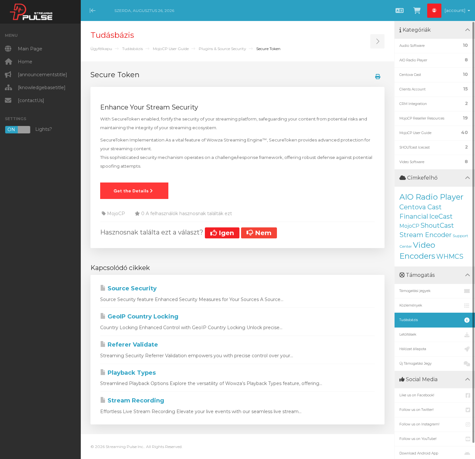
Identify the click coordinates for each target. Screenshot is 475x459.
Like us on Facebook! (416, 395)
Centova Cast (420, 207)
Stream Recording (135, 400)
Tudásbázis (132, 48)
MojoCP (409, 226)
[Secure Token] (134, 190)
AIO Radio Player (431, 197)
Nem (262, 233)
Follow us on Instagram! (419, 424)
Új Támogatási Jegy (415, 363)
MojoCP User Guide (171, 48)
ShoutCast (437, 225)
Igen (225, 233)
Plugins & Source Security (222, 48)
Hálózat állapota (412, 349)
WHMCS (449, 256)
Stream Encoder (425, 235)
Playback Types (131, 372)
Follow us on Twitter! (416, 410)
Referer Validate (132, 344)
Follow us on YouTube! (418, 439)
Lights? (29, 129)
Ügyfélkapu (101, 48)
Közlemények (410, 305)
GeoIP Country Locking (142, 316)
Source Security (131, 288)
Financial (413, 216)
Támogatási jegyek (414, 291)
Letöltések (407, 334)
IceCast (441, 216)
